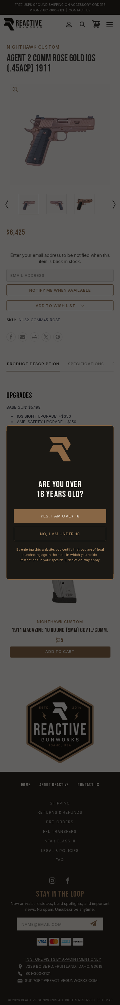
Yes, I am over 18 (59, 515)
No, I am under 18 (60, 533)
